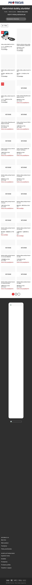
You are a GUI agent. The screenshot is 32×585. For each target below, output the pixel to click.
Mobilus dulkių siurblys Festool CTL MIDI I (8, 96)
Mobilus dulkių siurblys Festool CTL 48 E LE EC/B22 (8, 282)
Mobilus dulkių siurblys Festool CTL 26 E (23, 202)
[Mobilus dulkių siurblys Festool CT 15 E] (8, 62)
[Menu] (2, 2)
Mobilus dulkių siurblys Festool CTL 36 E (24, 71)
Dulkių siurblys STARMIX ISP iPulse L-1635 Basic (23, 149)
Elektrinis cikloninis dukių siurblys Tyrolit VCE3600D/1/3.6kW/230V (23, 45)
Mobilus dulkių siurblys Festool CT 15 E (8, 71)
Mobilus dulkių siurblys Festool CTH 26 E (8, 202)
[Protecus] (16, 3)
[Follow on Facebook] (2, 572)
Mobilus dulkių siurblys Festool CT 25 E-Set (23, 175)
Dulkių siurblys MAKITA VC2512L (7, 44)
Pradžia (5, 11)
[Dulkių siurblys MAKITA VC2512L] (8, 36)
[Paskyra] (30, 2)
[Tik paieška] (25, 2)
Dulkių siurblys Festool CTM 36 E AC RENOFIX (23, 123)
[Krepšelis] (27, 2)
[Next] (19, 294)
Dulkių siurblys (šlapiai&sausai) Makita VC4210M (8, 123)
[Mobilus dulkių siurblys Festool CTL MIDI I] (8, 87)
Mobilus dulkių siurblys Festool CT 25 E (8, 175)
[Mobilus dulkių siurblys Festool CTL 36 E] (24, 62)
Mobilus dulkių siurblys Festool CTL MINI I (23, 282)
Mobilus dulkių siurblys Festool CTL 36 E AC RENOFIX (8, 256)
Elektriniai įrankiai (12, 11)
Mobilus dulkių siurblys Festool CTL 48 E (23, 256)
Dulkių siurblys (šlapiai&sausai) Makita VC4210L (23, 96)
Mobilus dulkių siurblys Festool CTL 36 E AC (23, 228)
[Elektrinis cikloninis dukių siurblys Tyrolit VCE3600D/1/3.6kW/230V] (24, 36)
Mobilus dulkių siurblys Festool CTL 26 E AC (8, 228)
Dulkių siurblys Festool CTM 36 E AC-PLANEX (8, 149)
